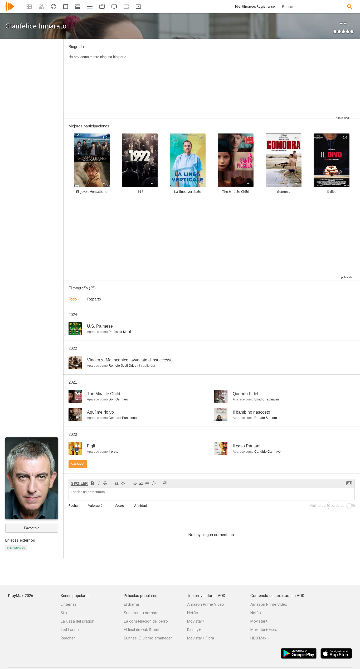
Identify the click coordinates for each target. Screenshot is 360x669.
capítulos (146, 365)
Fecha (73, 506)
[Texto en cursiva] (99, 483)
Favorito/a (31, 528)
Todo (73, 299)
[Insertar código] (123, 483)
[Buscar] (350, 7)
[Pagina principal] (9, 10)
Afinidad (140, 506)
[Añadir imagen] (141, 483)
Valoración (96, 506)
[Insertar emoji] (153, 483)
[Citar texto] (117, 483)
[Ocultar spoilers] (79, 483)
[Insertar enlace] (135, 483)
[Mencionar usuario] (165, 483)
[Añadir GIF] (147, 483)
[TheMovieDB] (16, 551)
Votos (119, 506)
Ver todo (77, 464)
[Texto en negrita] (92, 483)
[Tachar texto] (105, 483)
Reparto (94, 299)
